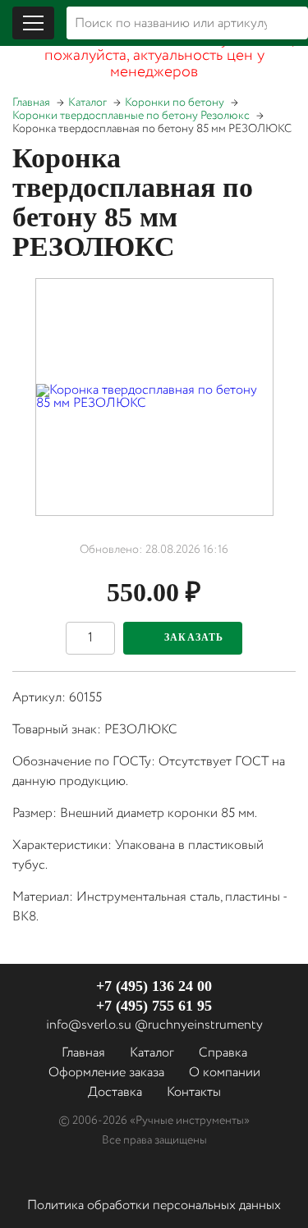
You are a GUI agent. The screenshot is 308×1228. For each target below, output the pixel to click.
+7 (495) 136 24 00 (154, 986)
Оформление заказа (106, 1072)
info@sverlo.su (88, 1025)
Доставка (115, 1092)
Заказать (194, 637)
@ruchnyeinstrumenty (199, 1025)
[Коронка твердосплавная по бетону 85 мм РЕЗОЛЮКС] (154, 397)
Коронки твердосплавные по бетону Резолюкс (131, 115)
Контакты (194, 1092)
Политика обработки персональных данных (154, 1205)
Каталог (87, 102)
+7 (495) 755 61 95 (154, 1005)
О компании (224, 1072)
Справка (223, 1052)
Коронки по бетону (174, 102)
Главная (31, 102)
